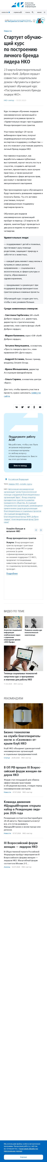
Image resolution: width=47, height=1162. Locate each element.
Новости (8, 31)
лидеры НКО (13, 484)
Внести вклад (20, 465)
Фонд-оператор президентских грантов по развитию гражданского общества (20, 500)
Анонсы (7, 867)
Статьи (7, 758)
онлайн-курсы (26, 484)
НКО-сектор (9, 100)
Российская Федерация (18, 479)
